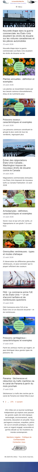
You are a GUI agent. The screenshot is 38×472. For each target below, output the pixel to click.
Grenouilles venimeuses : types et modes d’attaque (18, 252)
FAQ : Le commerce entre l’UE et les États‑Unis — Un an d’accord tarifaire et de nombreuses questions (18, 296)
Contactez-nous (19, 442)
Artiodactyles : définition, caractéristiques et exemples (17, 212)
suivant (19, 402)
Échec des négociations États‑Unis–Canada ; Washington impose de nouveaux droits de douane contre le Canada (17, 165)
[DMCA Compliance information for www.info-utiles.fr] (19, 450)
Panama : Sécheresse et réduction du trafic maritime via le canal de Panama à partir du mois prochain (18, 382)
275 (12, 402)
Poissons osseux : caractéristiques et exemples (17, 120)
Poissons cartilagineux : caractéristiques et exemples (17, 339)
